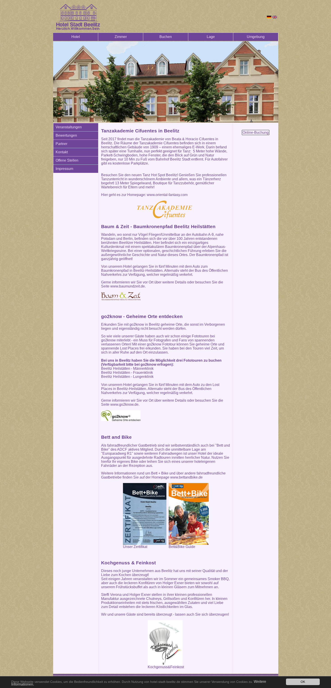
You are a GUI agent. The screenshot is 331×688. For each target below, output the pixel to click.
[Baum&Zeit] (121, 296)
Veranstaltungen (69, 127)
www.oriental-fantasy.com (167, 195)
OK (303, 682)
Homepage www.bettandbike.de (177, 477)
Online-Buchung (256, 132)
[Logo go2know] (121, 415)
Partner (61, 144)
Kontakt (62, 152)
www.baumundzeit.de (127, 286)
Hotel (75, 37)
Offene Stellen (67, 160)
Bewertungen (66, 135)
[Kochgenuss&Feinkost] (166, 642)
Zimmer (121, 37)
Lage (211, 37)
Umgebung (256, 37)
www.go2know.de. (124, 404)
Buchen (165, 37)
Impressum (64, 169)
